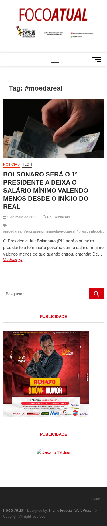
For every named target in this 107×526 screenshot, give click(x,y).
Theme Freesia (60, 510)
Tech (27, 164)
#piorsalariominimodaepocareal (49, 231)
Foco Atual (14, 510)
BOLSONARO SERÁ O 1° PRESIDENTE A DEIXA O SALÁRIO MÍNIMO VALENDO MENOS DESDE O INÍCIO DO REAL (45, 190)
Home (95, 498)
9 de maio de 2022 (21, 217)
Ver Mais (21, 260)
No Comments (58, 217)
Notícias (11, 164)
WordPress (83, 510)
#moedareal (13, 231)
